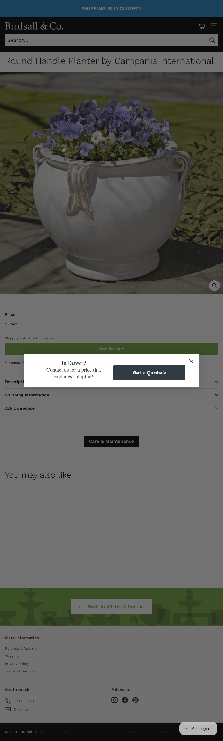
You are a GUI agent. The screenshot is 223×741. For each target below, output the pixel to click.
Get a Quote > (149, 372)
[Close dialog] (191, 361)
